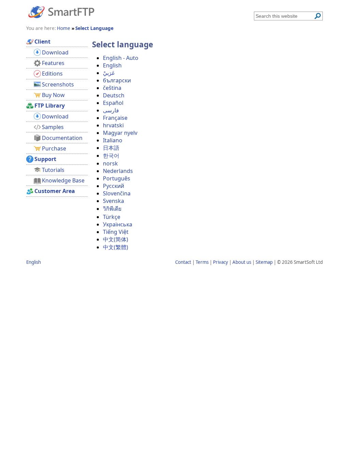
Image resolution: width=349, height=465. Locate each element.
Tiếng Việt (115, 232)
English (112, 65)
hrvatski (113, 125)
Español (113, 103)
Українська (117, 224)
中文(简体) (115, 239)
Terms (202, 262)
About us (241, 262)
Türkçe (111, 217)
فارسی (111, 110)
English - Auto (120, 58)
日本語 (111, 147)
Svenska (113, 201)
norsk (110, 163)
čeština (112, 88)
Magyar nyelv (120, 133)
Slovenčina (117, 193)
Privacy (220, 262)
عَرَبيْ (109, 73)
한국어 (111, 155)
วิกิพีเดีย (112, 208)
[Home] (61, 11)
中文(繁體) (115, 247)
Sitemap (264, 262)
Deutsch (113, 95)
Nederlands (118, 171)
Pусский (113, 186)
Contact (183, 262)
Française (115, 118)
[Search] (318, 16)
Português (116, 178)
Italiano (112, 140)
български (117, 80)
